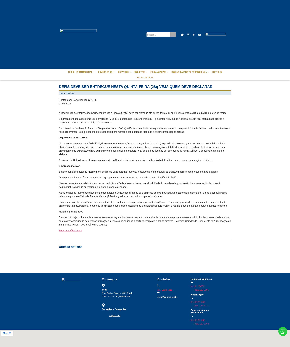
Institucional (84, 72)
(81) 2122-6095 (201, 290)
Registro (139, 72)
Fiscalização (158, 72)
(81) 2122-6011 (164, 290)
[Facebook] (193, 34)
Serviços (123, 72)
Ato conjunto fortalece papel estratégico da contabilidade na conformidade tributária (176, 256)
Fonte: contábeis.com (70, 230)
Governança (105, 72)
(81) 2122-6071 (201, 305)
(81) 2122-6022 (198, 286)
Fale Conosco (145, 77)
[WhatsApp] (182, 34)
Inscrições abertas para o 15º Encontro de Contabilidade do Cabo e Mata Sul (98, 256)
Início (71, 72)
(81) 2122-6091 (198, 320)
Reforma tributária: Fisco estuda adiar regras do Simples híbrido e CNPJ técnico (99, 264)
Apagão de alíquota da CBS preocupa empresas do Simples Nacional (180, 260)
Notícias (217, 72)
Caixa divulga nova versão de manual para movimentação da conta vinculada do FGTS (103, 260)
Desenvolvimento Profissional (189, 72)
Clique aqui (114, 315)
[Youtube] (199, 34)
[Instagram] (187, 34)
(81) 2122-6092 (201, 324)
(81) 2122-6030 (198, 302)
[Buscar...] (173, 34)
